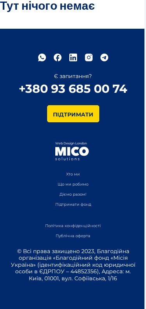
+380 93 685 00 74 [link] (73, 89)
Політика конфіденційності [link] (73, 226)
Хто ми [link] (73, 174)
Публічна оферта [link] (73, 236)
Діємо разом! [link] (73, 194)
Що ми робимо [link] (73, 184)
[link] (42, 57)
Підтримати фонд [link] (73, 204)
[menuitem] (73, 225)
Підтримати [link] (73, 114)
